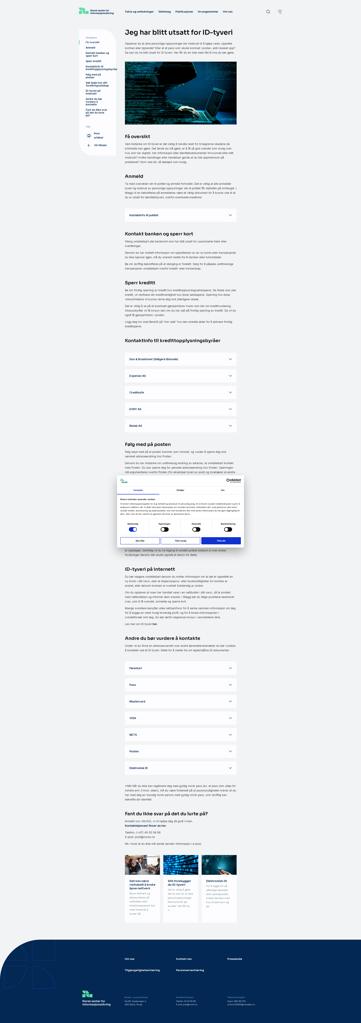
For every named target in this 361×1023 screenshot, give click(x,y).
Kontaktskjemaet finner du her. (146, 825)
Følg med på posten (93, 76)
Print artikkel (98, 135)
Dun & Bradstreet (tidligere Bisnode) (153, 359)
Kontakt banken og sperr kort (97, 54)
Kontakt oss (184, 959)
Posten (134, 751)
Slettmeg (164, 11)
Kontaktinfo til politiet (143, 215)
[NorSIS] (96, 13)
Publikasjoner (184, 11)
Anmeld (90, 47)
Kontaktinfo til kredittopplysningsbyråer (101, 68)
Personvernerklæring (190, 970)
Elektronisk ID (138, 768)
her (155, 624)
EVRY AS (135, 409)
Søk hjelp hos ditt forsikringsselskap (97, 84)
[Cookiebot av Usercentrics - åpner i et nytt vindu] (228, 481)
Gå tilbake (100, 145)
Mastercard (137, 701)
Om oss (228, 11)
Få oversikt (93, 42)
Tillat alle (221, 541)
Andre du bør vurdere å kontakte (94, 101)
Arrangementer (208, 11)
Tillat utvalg (180, 541)
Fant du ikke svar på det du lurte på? (96, 112)
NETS (133, 734)
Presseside (234, 959)
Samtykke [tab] (138, 490)
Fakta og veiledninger (139, 11)
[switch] (165, 529)
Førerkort (135, 668)
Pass (132, 685)
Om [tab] (222, 490)
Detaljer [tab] (180, 490)
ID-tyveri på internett (93, 92)
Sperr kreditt (93, 61)
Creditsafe (136, 392)
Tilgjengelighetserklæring (142, 970)
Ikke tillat (140, 541)
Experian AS (137, 376)
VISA (132, 718)
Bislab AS (135, 425)
